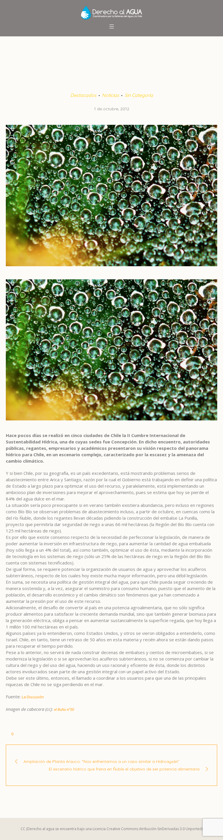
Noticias (110, 95)
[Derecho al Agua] (111, 12)
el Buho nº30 (64, 709)
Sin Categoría (139, 95)
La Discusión (33, 696)
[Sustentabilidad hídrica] (111, 195)
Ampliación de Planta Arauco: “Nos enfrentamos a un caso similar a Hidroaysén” (101, 761)
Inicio (69, 60)
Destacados (93, 60)
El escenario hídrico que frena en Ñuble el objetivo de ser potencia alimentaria (124, 769)
